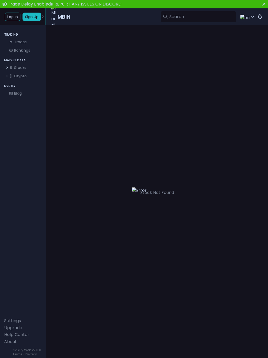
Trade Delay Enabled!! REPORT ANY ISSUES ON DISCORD (64, 4)
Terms (18, 354)
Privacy (31, 354)
